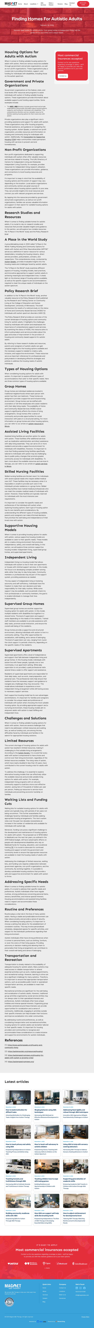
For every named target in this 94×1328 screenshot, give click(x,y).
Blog (66, 4)
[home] (11, 4)
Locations (62, 1291)
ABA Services (43, 4)
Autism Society (24, 753)
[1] (44, 313)
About (26, 4)
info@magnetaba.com (82, 1295)
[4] (24, 826)
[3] (12, 847)
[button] (34, 4)
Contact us (62, 76)
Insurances (62, 1298)
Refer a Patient (51, 4)
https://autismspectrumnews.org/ (21, 1062)
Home (20, 4)
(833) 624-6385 (83, 4)
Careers (60, 4)
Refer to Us (62, 1295)
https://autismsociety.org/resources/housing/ (25, 1051)
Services (45, 1295)
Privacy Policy (85, 1317)
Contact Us (72, 4)
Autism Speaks (10, 262)
